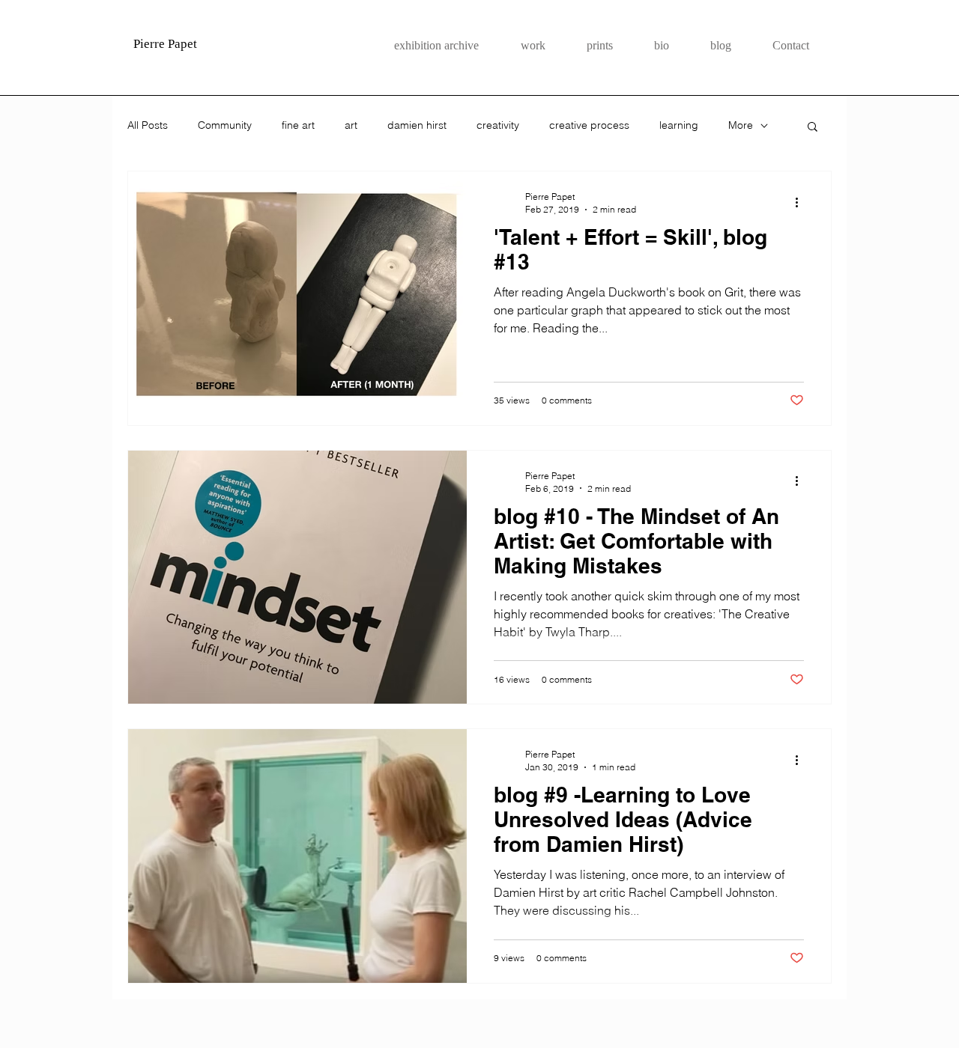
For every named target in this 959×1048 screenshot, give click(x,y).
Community (225, 125)
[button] (812, 127)
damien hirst (417, 125)
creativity (498, 125)
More (740, 125)
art (351, 125)
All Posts (147, 125)
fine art (298, 125)
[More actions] (802, 202)
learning (678, 125)
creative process (589, 125)
